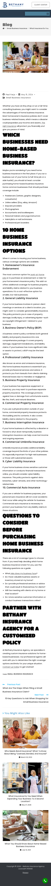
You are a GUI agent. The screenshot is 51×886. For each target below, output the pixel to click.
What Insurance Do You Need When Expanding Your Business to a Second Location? (25, 799)
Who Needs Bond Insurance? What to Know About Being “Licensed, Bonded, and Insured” (25, 752)
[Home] (3, 28)
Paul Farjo (10, 94)
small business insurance (20, 674)
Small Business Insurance (18, 97)
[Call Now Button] (45, 881)
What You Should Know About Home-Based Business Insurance (25, 845)
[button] (48, 14)
